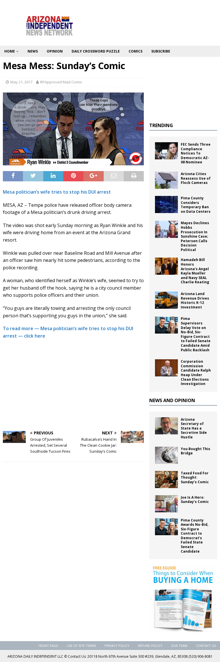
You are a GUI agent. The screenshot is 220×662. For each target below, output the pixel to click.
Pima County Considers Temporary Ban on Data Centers (196, 205)
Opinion (55, 51)
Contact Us (206, 645)
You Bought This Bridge (195, 451)
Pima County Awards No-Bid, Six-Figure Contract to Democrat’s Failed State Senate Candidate (194, 536)
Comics (135, 51)
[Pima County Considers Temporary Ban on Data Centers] (166, 204)
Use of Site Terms (81, 645)
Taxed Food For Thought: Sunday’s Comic (195, 477)
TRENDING (161, 125)
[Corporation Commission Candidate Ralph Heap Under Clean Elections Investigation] (166, 367)
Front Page (48, 645)
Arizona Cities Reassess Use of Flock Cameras (196, 178)
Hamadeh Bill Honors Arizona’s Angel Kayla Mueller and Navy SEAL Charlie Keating (195, 270)
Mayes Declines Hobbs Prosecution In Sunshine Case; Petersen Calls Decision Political (195, 236)
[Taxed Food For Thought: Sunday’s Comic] (166, 479)
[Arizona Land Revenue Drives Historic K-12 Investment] (166, 300)
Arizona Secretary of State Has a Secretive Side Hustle (194, 428)
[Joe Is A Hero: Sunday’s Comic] (166, 503)
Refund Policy (150, 645)
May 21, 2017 (21, 82)
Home (9, 51)
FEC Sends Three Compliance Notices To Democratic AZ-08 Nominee (196, 153)
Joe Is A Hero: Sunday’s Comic (195, 499)
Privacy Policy (117, 645)
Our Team (179, 645)
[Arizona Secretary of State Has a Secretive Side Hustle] (166, 425)
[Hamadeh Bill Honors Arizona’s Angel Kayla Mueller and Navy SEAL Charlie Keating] (166, 266)
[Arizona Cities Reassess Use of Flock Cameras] (166, 180)
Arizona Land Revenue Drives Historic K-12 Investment (195, 300)
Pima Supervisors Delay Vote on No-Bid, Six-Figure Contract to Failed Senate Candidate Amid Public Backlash (196, 334)
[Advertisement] (73, 385)
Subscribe (160, 51)
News (33, 51)
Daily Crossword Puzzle (96, 51)
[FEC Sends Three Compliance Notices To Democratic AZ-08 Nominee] (166, 150)
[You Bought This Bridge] (166, 455)
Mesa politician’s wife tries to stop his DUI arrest (57, 192)
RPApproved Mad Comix (61, 82)
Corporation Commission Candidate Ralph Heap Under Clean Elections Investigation (196, 372)
